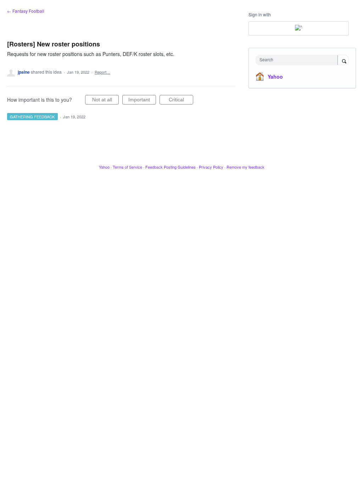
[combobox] (298, 60)
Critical (181, 101)
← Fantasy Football (25, 11)
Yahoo (275, 76)
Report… (102, 72)
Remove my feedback (245, 167)
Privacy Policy (211, 167)
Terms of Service (127, 167)
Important (142, 101)
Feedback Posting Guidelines (170, 167)
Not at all (105, 101)
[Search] (343, 60)
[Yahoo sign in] (298, 28)
